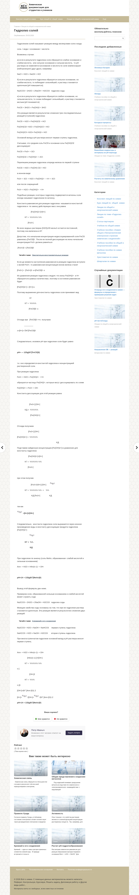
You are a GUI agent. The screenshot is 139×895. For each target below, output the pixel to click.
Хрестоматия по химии (107, 257)
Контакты (60, 869)
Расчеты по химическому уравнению (109, 179)
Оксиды (97, 94)
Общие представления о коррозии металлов (68, 778)
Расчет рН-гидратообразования (67, 846)
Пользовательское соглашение (41, 869)
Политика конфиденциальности (80, 869)
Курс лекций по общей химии (51, 19)
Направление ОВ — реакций (105, 349)
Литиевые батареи (102, 68)
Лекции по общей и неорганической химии (83, 19)
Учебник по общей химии (108, 226)
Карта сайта (20, 869)
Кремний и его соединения (27, 846)
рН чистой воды (101, 321)
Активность (57, 813)
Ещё (104, 19)
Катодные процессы (102, 122)
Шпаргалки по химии (106, 261)
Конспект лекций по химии (26, 19)
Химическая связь (23, 778)
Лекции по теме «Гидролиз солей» (107, 156)
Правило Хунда (21, 813)
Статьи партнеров (105, 221)
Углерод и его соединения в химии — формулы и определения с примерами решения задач (109, 292)
